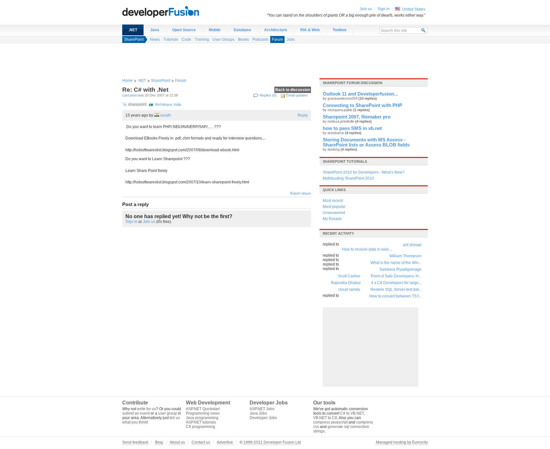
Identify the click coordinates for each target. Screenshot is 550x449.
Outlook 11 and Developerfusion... (360, 93)
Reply (303, 115)
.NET (133, 30)
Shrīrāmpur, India (168, 104)
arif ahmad (412, 245)
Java (154, 30)
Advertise (225, 442)
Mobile (215, 30)
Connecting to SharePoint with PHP (362, 105)
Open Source (184, 30)
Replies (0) (268, 95)
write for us (146, 409)
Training (202, 39)
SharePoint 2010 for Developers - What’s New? (364, 172)
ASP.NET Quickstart (203, 409)
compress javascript (330, 422)
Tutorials (170, 39)
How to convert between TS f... (395, 296)
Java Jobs (258, 413)
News (155, 39)
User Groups (224, 39)
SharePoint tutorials (345, 161)
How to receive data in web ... (367, 249)
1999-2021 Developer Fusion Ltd (272, 442)
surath (165, 115)
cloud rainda (349, 289)
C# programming (200, 426)
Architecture (275, 30)
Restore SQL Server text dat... (395, 289)
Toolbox (340, 30)
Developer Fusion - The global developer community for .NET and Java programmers (176, 11)
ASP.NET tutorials (201, 422)
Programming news (203, 413)
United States (413, 9)
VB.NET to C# (325, 418)
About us (177, 442)
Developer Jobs (263, 418)
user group (167, 413)
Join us (149, 221)
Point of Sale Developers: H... (396, 276)
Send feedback (135, 442)
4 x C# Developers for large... (396, 283)
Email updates (297, 95)
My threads (332, 219)
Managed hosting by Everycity (402, 442)
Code (186, 39)
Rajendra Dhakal (346, 283)
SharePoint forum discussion (352, 83)
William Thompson (405, 256)
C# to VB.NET (352, 413)
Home (127, 80)
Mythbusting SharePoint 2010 (348, 178)
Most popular (334, 206)
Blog (159, 442)
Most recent (333, 200)
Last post (129, 95)
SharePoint (134, 39)
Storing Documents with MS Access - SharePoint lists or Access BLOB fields (366, 142)
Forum (277, 39)
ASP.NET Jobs (262, 409)
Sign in (131, 221)
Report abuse (300, 193)
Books (243, 39)
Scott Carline (349, 276)
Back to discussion (292, 90)
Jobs (290, 39)
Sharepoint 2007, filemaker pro (357, 116)
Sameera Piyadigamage (400, 269)
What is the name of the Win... (395, 262)
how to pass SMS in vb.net (352, 128)
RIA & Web (310, 30)
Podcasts (260, 39)
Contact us (201, 442)
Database (242, 30)
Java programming (202, 418)
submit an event (136, 413)
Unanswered (334, 212)
